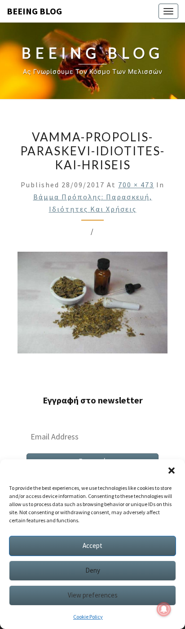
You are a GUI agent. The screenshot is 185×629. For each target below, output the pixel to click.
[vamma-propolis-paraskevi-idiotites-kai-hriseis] (92, 305)
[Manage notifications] (164, 609)
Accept (92, 545)
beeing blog (34, 11)
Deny (92, 570)
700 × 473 (136, 184)
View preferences (93, 595)
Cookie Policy (88, 616)
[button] (171, 470)
